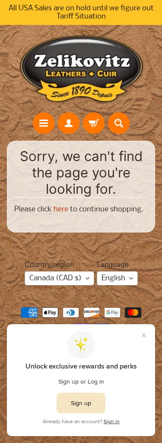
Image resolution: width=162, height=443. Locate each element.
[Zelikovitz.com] (81, 68)
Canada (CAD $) (55, 278)
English (113, 278)
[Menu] (43, 123)
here (61, 209)
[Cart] (94, 123)
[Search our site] (119, 123)
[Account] (68, 123)
